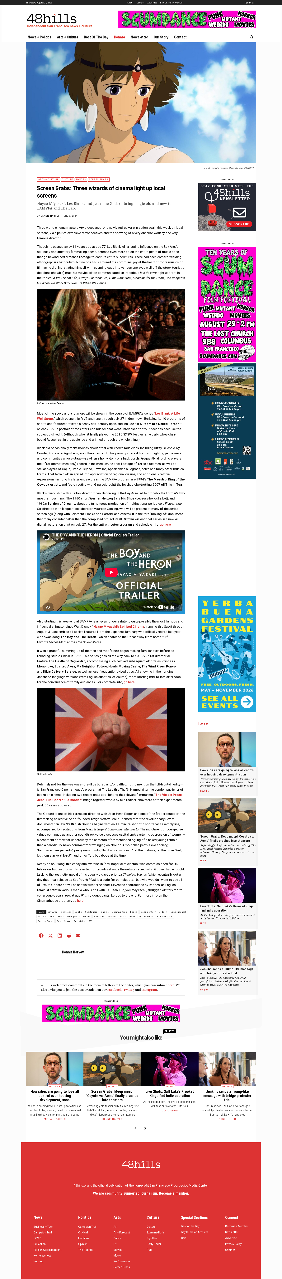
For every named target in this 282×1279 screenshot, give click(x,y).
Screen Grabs (98, 179)
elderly (163, 912)
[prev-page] (135, 1128)
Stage (67, 921)
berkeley (66, 912)
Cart (183, 1238)
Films (61, 916)
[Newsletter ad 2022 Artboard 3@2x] (227, 230)
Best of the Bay (190, 1226)
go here (165, 524)
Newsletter (231, 1232)
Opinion (204, 989)
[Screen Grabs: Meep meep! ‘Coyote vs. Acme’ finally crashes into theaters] (227, 815)
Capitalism (91, 912)
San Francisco (165, 916)
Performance (146, 916)
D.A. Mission (170, 1110)
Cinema (105, 912)
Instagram (149, 990)
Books (78, 912)
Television (80, 921)
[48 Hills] (60, 20)
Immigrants (73, 916)
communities (119, 912)
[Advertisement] (227, 537)
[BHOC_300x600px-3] (227, 478)
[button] (251, 37)
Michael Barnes (55, 1119)
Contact (230, 1250)
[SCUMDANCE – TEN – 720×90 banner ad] (187, 27)
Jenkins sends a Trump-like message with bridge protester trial (226, 971)
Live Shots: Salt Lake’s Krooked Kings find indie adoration (227, 908)
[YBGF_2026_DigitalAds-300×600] (227, 711)
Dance (133, 912)
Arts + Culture (48, 179)
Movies (81, 179)
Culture (67, 179)
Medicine (99, 916)
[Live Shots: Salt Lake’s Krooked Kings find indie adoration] (227, 885)
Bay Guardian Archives (194, 1232)
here (79, 901)
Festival (42, 916)
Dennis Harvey (50, 215)
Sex (59, 921)
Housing (204, 790)
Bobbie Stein (227, 1119)
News (132, 916)
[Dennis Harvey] (48, 958)
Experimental (178, 912)
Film (52, 916)
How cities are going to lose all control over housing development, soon (227, 772)
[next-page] (145, 1128)
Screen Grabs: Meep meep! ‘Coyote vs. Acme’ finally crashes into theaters (227, 838)
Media (86, 916)
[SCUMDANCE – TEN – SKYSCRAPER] (227, 361)
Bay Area (53, 912)
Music (123, 916)
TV (90, 921)
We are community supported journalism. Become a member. (141, 1193)
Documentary (148, 912)
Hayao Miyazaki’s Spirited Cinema (118, 626)
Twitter (128, 990)
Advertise (231, 1238)
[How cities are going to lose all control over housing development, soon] (227, 749)
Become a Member (236, 1226)
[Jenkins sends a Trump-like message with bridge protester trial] (227, 948)
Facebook (114, 990)
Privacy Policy (233, 1244)
